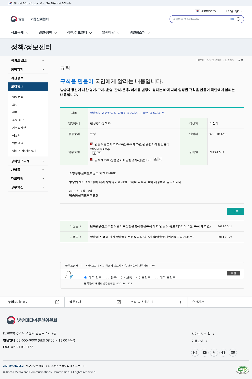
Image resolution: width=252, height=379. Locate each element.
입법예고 (17, 143)
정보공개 (17, 32)
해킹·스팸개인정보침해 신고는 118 (65, 366)
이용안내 (198, 341)
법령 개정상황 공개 (24, 150)
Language (233, 11)
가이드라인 (19, 127)
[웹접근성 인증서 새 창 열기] (242, 368)
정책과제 (17, 69)
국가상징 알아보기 (209, 11)
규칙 (15, 112)
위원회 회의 (19, 60)
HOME (200, 60)
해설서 (16, 135)
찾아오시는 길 (201, 334)
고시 (15, 104)
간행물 (15, 169)
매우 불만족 (167, 277)
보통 (129, 277)
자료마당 (17, 178)
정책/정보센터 (77, 32)
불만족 (146, 277)
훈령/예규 (18, 120)
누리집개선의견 (18, 302)
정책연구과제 (20, 161)
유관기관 (198, 302)
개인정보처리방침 (13, 366)
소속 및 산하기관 (142, 302)
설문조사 (75, 302)
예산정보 (17, 78)
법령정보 (17, 86)
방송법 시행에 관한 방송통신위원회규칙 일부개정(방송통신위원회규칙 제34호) (142, 236)
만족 (114, 277)
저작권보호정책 (35, 366)
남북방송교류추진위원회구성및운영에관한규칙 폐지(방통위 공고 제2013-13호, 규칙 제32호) (150, 226)
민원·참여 (45, 32)
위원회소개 (137, 32)
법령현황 (17, 96)
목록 (235, 211)
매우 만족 (95, 277)
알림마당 (108, 32)
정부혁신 (17, 187)
